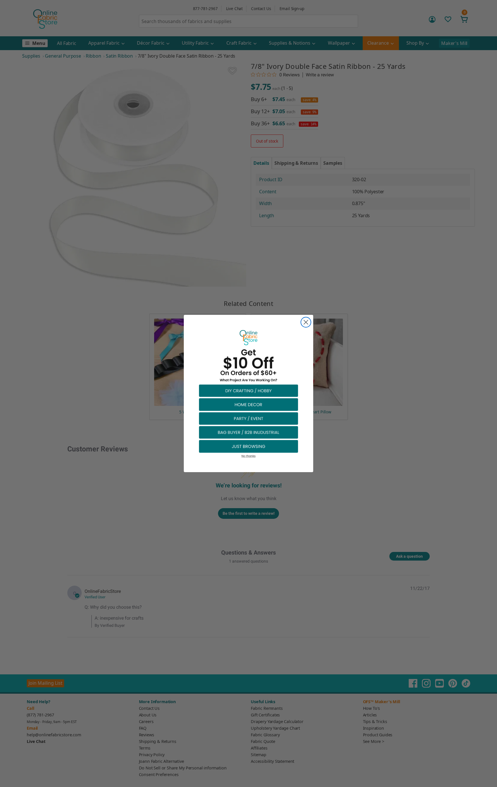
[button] (248, 390)
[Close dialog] (306, 322)
